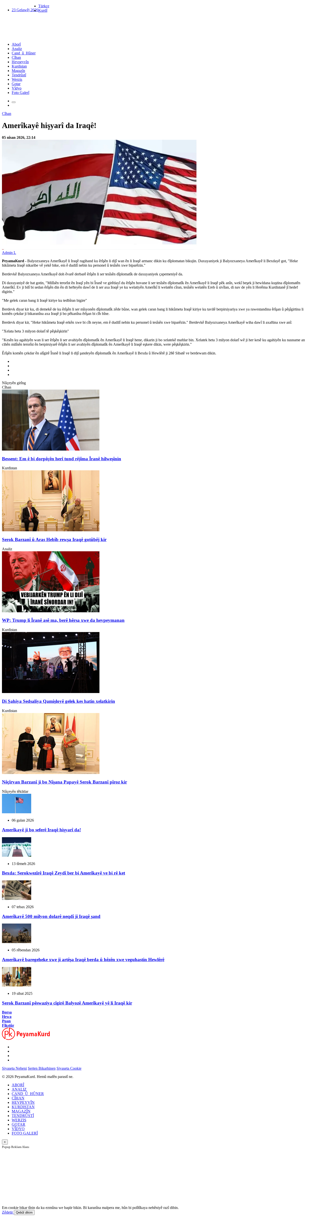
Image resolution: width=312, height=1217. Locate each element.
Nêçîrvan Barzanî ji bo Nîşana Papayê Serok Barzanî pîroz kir (64, 782)
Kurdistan (19, 66)
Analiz (17, 49)
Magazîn (18, 71)
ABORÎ (18, 1085)
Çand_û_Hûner (24, 53)
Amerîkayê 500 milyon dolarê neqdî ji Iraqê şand (51, 916)
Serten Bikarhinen (42, 1068)
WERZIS (19, 1120)
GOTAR (18, 1124)
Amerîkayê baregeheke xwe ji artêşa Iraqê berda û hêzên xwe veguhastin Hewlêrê (83, 959)
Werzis (17, 79)
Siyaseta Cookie (69, 1068)
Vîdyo (16, 88)
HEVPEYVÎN (23, 1102)
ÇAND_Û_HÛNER (28, 1094)
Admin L (9, 253)
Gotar (16, 84)
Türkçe (43, 6)
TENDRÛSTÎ (23, 1116)
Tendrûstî (19, 75)
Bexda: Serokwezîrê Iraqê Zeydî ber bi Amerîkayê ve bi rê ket (63, 872)
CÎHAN (18, 1098)
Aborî (16, 44)
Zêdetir (8, 1212)
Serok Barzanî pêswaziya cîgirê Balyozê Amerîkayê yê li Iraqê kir (67, 1003)
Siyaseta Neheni (14, 1068)
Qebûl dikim (24, 1212)
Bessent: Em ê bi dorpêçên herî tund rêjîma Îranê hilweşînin (61, 458)
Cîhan (16, 57)
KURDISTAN (23, 1107)
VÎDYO (18, 1129)
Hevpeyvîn (20, 62)
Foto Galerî (20, 93)
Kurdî (42, 10)
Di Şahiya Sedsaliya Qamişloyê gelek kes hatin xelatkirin (58, 701)
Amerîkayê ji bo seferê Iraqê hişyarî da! (41, 829)
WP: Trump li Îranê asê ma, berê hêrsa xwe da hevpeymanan (63, 620)
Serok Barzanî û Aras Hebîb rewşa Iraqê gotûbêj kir (54, 539)
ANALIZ (19, 1089)
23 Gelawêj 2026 (25, 10)
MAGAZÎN (21, 1111)
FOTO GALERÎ (25, 1133)
